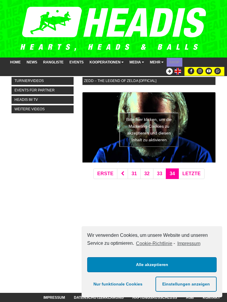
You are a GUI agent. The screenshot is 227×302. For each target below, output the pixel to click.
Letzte (191, 173)
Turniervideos (29, 81)
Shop (174, 62)
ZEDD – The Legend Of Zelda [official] (120, 81)
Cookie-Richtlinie (154, 243)
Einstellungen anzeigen (186, 284)
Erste (105, 173)
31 (134, 173)
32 (147, 173)
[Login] (168, 71)
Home (15, 62)
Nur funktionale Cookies (117, 284)
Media (135, 62)
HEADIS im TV (26, 100)
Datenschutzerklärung (99, 298)
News (32, 62)
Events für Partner (34, 90)
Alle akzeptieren (152, 264)
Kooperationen (105, 62)
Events (76, 62)
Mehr (155, 62)
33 (159, 173)
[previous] (122, 173)
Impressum (188, 243)
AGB (190, 298)
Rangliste (53, 62)
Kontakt (211, 298)
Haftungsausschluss (154, 298)
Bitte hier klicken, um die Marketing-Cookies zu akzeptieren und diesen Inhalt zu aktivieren (149, 129)
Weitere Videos (29, 109)
